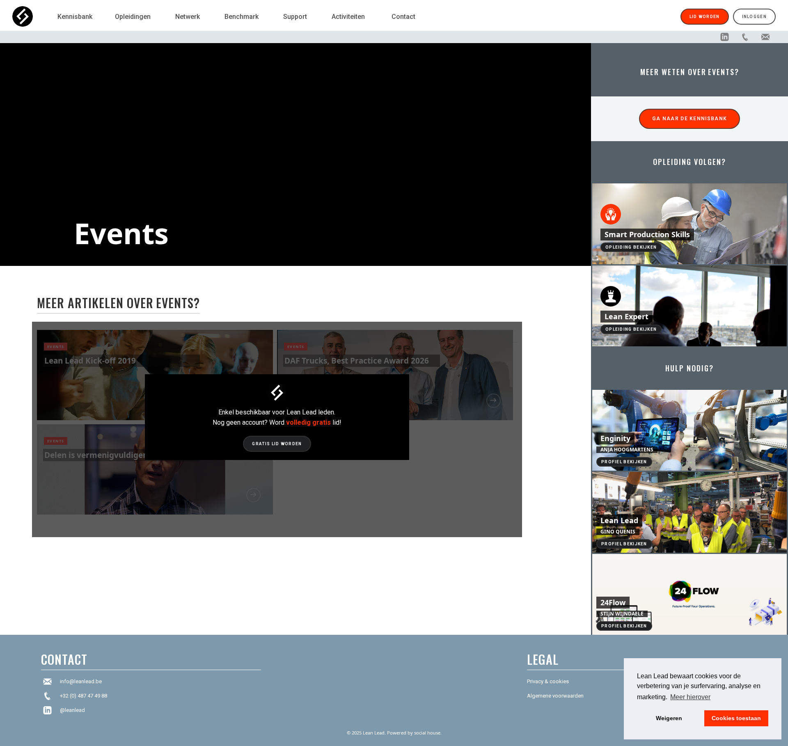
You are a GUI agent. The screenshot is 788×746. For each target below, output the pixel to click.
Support (295, 17)
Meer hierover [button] (690, 696)
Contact (403, 17)
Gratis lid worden (277, 444)
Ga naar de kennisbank (689, 118)
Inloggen (754, 16)
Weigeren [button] (669, 718)
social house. (428, 733)
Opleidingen (133, 17)
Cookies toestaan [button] (736, 718)
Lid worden (705, 16)
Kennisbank (74, 17)
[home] (30, 16)
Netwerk (187, 17)
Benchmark (241, 17)
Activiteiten (348, 17)
